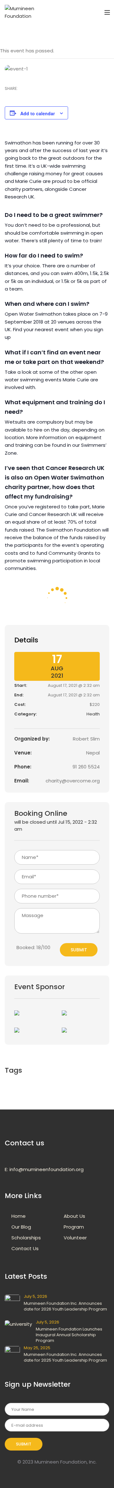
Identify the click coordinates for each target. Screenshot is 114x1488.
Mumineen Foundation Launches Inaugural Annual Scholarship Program (69, 1335)
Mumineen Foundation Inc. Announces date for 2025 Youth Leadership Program (65, 1357)
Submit (79, 950)
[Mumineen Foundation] (22, 12)
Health (93, 714)
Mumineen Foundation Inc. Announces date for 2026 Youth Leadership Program (65, 1306)
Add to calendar (37, 113)
